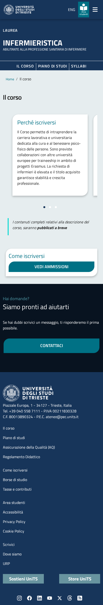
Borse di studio (15, 479)
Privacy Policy (14, 521)
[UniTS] (19, 10)
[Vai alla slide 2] (50, 207)
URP (6, 563)
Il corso (25, 66)
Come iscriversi (15, 470)
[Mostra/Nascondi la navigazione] (95, 9)
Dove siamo (12, 554)
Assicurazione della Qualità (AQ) (29, 447)
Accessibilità (13, 512)
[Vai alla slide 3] (56, 207)
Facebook (29, 598)
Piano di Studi (52, 66)
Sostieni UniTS (23, 578)
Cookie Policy (13, 531)
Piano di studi (14, 438)
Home (10, 79)
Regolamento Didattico (21, 457)
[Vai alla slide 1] (44, 207)
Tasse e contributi (17, 489)
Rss (80, 598)
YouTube (49, 598)
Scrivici (9, 544)
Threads (70, 598)
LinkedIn (39, 598)
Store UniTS (79, 578)
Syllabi (78, 66)
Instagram (19, 598)
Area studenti (14, 502)
